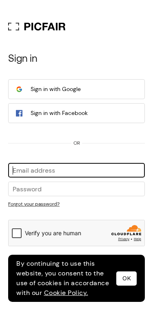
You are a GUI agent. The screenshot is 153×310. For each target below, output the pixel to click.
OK (126, 278)
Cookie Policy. (66, 292)
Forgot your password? (34, 204)
